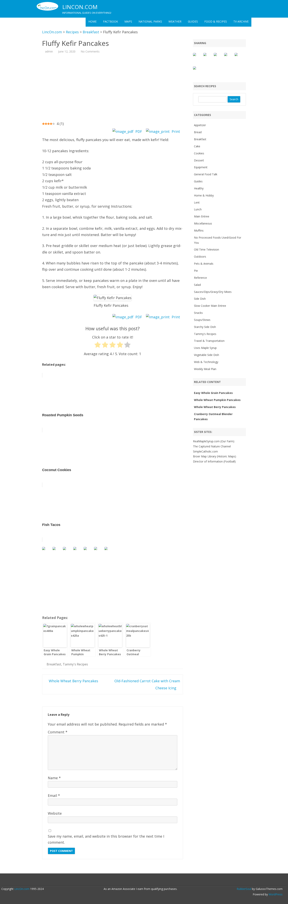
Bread (198, 132)
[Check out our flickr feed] (88, 551)
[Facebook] (133, 880)
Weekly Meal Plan (205, 369)
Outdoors (200, 256)
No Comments (90, 51)
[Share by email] (197, 71)
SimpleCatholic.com (205, 451)
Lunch (198, 209)
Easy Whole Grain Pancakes (213, 393)
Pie (196, 270)
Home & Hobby (204, 195)
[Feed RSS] (158, 880)
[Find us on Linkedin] (67, 551)
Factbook (110, 21)
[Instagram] (150, 880)
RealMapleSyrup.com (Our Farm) (213, 441)
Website (55, 813)
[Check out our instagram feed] (78, 551)
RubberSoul (244, 889)
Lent (197, 202)
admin (49, 51)
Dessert (199, 160)
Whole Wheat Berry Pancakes (73, 681)
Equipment (200, 167)
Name (54, 778)
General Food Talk (205, 174)
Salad (197, 285)
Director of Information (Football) (214, 461)
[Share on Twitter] (208, 57)
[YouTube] (146, 880)
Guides (193, 21)
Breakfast (54, 664)
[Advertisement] (112, 87)
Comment (57, 732)
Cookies (199, 153)
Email (54, 795)
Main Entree (201, 216)
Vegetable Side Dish (206, 355)
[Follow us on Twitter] (57, 551)
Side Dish (200, 298)
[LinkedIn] (142, 880)
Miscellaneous (203, 223)
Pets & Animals (203, 263)
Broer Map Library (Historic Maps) (214, 456)
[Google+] (137, 880)
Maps (128, 21)
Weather (174, 21)
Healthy (199, 188)
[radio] (97, 345)
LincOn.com (80, 6)
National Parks (150, 21)
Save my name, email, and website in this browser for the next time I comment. (106, 839)
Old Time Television (206, 249)
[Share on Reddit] (218, 57)
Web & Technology (206, 362)
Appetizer (200, 125)
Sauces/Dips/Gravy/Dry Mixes (213, 292)
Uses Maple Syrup (205, 348)
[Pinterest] (154, 880)
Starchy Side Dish (205, 327)
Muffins (199, 230)
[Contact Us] (109, 551)
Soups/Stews (202, 320)
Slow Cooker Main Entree (210, 306)
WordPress (275, 894)
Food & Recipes (215, 21)
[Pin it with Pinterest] (229, 57)
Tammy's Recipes (75, 664)
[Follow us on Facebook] (47, 551)
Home (92, 21)
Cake (197, 146)
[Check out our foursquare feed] (98, 551)
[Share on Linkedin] (239, 57)
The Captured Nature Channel (212, 446)
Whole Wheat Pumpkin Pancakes (217, 400)
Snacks (198, 313)
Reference (200, 278)
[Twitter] (129, 880)
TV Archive (241, 21)
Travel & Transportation (209, 341)
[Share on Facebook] (197, 57)
